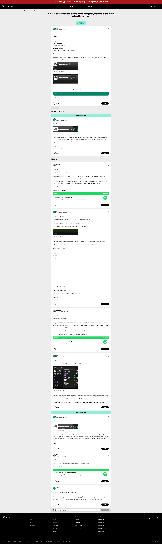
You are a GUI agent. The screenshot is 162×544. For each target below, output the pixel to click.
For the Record (32, 525)
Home (9, 10)
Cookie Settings (28, 541)
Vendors (54, 531)
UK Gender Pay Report (67, 541)
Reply (105, 103)
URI (72, 178)
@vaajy (56, 169)
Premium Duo (101, 522)
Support (77, 519)
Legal (4, 541)
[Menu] (159, 6)
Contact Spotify (78, 528)
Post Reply (105, 510)
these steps (89, 2)
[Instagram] (149, 517)
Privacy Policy (20, 541)
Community (9, 6)
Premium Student (102, 528)
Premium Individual (102, 519)
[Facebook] (157, 517)
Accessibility (42, 541)
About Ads (36, 541)
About (30, 519)
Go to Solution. (61, 93)
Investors (54, 528)
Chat (80, 6)
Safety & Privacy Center (11, 541)
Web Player (78, 522)
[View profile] (54, 28)
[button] (108, 29)
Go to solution (81, 23)
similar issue (62, 183)
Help (71, 6)
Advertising (55, 525)
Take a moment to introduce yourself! (76, 199)
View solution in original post (59, 148)
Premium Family (101, 525)
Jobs (30, 522)
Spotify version (74, 186)
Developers (55, 522)
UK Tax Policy (58, 541)
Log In (155, 6)
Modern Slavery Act (50, 541)
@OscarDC (79, 463)
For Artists (54, 519)
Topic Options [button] (55, 108)
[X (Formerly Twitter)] (153, 517)
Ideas (90, 6)
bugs (58, 97)
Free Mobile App (79, 525)
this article (103, 183)
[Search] (151, 6)
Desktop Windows (18, 10)
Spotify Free (101, 531)
